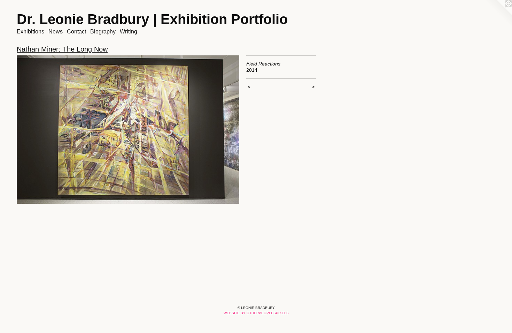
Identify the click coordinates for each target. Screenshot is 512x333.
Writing (128, 31)
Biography (103, 31)
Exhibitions (30, 31)
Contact (76, 31)
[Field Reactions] (128, 129)
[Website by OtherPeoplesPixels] (498, 14)
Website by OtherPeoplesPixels (256, 313)
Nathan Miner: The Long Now (62, 49)
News (55, 31)
